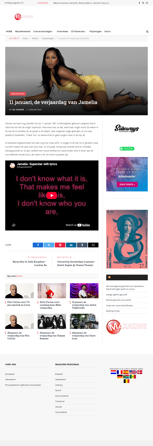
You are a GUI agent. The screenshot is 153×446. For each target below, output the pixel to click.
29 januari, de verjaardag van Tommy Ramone (52, 335)
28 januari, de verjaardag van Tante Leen (84, 335)
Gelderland (60, 379)
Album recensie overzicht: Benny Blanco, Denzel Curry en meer (83, 3)
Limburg (58, 385)
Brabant (59, 374)
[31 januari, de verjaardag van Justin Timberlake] (84, 290)
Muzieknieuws (22, 31)
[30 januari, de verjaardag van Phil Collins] (19, 321)
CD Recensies (78, 31)
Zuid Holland (61, 412)
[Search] (147, 31)
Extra (107, 31)
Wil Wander (18, 109)
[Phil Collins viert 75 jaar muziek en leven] (19, 290)
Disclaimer (10, 374)
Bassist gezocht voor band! (118, 300)
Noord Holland (61, 396)
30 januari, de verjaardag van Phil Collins (18, 335)
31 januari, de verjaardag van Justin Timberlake (84, 305)
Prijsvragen (96, 31)
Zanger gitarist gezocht (116, 294)
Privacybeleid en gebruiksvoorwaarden (23, 385)
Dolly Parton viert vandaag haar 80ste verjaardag (50, 305)
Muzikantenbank (119, 277)
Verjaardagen (17, 93)
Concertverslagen (42, 31)
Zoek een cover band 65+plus (119, 305)
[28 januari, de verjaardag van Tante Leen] (84, 321)
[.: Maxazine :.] (24, 17)
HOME (9, 31)
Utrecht (58, 406)
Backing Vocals (113, 311)
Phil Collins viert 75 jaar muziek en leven (18, 303)
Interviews (62, 31)
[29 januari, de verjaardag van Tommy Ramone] (52, 321)
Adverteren (10, 379)
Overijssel (59, 401)
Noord (58, 390)
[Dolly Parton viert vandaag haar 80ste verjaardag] (52, 290)
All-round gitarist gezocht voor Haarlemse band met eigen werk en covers (125, 287)
